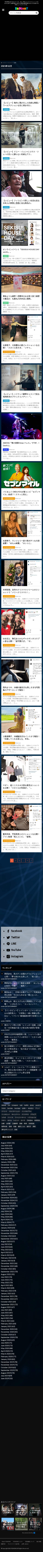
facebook (16, 931)
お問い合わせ (25, 1544)
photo (32, 1105)
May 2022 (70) (7, 1282)
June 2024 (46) (6, 1214)
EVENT (7, 1030)
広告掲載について (29, 1541)
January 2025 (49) (8, 1195)
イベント (4, 1111)
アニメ (37, 1108)
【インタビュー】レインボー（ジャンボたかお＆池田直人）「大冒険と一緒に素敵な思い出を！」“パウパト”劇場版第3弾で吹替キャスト (23, 1014)
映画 (25, 1123)
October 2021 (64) (8, 1302)
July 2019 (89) (6, 1376)
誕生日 (29, 1126)
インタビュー (6, 1114)
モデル (10, 1120)
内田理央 (37, 1120)
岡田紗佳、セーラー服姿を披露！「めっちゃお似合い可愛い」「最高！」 (22, 984)
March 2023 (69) (7, 1255)
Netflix (26, 1105)
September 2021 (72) (9, 1304)
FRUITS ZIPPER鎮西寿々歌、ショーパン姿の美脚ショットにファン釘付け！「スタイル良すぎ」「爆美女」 (22, 1037)
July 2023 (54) (6, 1244)
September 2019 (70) (9, 1370)
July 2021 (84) (6, 1310)
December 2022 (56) (9, 1263)
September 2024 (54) (9, 1206)
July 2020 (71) (6, 1343)
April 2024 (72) (7, 1219)
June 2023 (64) (6, 1247)
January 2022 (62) (8, 1293)
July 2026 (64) (6, 1145)
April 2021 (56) (7, 1318)
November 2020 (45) (9, 1332)
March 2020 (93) (7, 1354)
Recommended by (27, 1533)
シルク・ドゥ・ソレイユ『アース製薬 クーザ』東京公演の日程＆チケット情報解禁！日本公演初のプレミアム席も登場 (22, 1070)
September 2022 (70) (9, 1271)
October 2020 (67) (8, 1334)
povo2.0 (38, 1105)
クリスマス (25, 1114)
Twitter (15, 937)
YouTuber (17, 1108)
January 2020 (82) (8, 1359)
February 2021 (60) (8, 1323)
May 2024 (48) (7, 1217)
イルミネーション (14, 1111)
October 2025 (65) (8, 1170)
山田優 (8, 1123)
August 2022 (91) (8, 1274)
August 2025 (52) (8, 1176)
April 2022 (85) (7, 1285)
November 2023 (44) (9, 1233)
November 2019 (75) (9, 1365)
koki (21, 1105)
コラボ (4, 1117)
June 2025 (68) (6, 1181)
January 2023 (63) (8, 1260)
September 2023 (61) (9, 1239)
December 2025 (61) (9, 1165)
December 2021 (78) (9, 1296)
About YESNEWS (6, 1541)
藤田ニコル (21, 1126)
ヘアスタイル (32, 1117)
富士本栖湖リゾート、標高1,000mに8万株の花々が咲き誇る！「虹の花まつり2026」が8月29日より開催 (22, 1049)
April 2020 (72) (7, 1351)
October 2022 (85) (8, 1269)
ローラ (23, 1120)
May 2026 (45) (7, 1151)
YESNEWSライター (18, 1541)
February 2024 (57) (8, 1225)
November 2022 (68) (9, 1266)
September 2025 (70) (9, 1173)
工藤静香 (15, 1123)
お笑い (24, 1108)
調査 (34, 1126)
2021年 (10, 62)
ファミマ (10, 1117)
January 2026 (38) (8, 1162)
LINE (13, 943)
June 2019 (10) (6, 1378)
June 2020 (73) (6, 1345)
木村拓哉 (31, 1123)
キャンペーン (16, 1114)
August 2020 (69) (8, 1340)
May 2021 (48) (7, 1315)
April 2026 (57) (7, 1154)
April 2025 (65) (7, 1186)
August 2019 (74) (8, 1373)
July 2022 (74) (6, 1277)
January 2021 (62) (8, 1326)
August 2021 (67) (8, 1307)
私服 (15, 1126)
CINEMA (8, 1021)
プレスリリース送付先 (13, 1544)
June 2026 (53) (6, 1148)
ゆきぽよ (31, 1108)
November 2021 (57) (9, 1299)
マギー (4, 1120)
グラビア (33, 1114)
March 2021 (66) (7, 1321)
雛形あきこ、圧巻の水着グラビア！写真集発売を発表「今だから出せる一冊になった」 (22, 993)
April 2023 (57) (7, 1252)
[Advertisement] (21, 39)
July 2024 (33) (6, 1211)
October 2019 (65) (8, 1367)
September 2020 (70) (9, 1337)
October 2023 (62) (8, 1236)
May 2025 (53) (7, 1184)
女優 (3, 1123)
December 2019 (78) (9, 1362)
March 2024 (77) (7, 1222)
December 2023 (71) (9, 1230)
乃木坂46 (30, 1120)
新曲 (20, 1123)
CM (9, 1105)
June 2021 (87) (6, 1313)
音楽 (15, 1129)
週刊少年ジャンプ (7, 1129)
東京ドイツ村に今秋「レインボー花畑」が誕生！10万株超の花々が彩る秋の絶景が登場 (22, 1026)
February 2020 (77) (8, 1356)
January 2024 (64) (8, 1228)
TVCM (4, 1108)
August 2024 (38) (8, 1208)
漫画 (10, 1126)
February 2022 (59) (8, 1291)
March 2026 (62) (7, 1156)
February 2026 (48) (8, 1159)
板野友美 (4, 1126)
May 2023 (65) (7, 1249)
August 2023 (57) (8, 1241)
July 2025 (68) (6, 1178)
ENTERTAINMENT (11, 979)
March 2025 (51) (7, 1189)
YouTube (16, 950)
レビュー (16, 1120)
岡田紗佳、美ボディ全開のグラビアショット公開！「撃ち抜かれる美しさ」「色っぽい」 (22, 975)
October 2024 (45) (8, 1203)
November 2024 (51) (9, 1200)
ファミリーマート (20, 1117)
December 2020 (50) (9, 1329)
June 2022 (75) (6, 1280)
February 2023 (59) (8, 1258)
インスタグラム (26, 1111)
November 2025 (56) (9, 1167)
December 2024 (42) (9, 1197)
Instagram (17, 956)
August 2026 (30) (8, 1143)
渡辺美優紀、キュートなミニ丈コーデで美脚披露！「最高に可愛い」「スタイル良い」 (22, 1059)
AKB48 (4, 1105)
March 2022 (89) (7, 1288)
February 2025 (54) (8, 1192)
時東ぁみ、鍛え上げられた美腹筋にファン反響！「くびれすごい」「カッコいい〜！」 (22, 1002)
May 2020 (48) (7, 1348)
